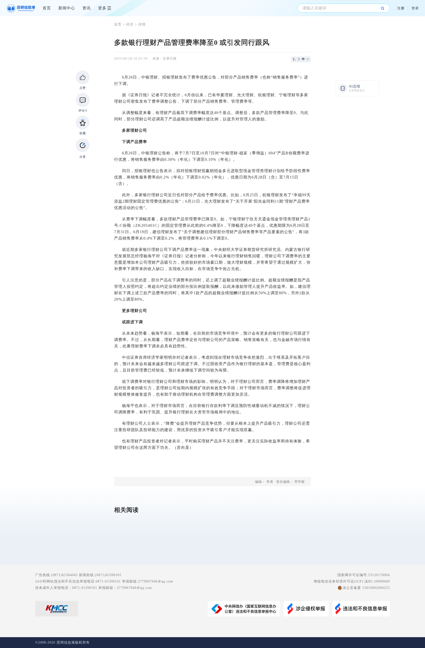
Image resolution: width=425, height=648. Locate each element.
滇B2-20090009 (377, 581)
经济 (130, 24)
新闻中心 (66, 8)
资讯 (86, 8)
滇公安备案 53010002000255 (366, 588)
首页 (47, 8)
